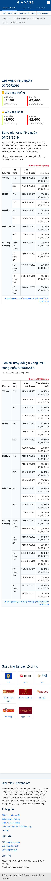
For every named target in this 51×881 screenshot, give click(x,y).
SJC (4, 13)
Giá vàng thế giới (9, 850)
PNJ (16, 13)
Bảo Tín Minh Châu (27, 13)
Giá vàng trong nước (21, 18)
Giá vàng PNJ (37, 18)
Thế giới (41, 8)
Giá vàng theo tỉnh (10, 846)
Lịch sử (5, 22)
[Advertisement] (25, 51)
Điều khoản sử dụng (11, 819)
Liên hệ (5, 830)
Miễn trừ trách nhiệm (11, 823)
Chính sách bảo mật (11, 815)
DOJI (10, 13)
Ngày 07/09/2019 (18, 22)
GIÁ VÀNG (25, 2)
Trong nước (9, 8)
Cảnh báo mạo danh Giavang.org (17, 826)
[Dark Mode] (48, 2)
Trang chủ (6, 18)
